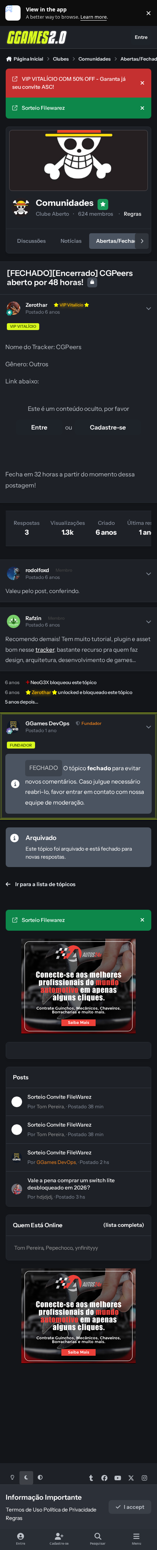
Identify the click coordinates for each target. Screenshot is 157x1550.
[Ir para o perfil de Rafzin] (13, 621)
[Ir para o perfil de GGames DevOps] (13, 726)
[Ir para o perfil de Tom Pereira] (16, 1101)
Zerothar (36, 304)
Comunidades (64, 202)
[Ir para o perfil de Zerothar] (13, 308)
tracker (44, 649)
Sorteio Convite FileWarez (59, 1096)
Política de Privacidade (69, 1509)
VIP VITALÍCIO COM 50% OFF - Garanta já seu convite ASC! (69, 82)
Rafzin (34, 618)
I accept (134, 1507)
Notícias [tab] (71, 240)
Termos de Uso (24, 1509)
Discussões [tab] (31, 240)
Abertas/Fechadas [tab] (119, 240)
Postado (86, 1106)
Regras (132, 213)
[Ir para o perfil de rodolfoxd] (13, 573)
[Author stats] (149, 308)
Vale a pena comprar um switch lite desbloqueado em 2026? (71, 1184)
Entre (39, 427)
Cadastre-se (108, 427)
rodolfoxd (37, 570)
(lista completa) (123, 1224)
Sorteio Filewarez (43, 107)
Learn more (14, 13)
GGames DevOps (47, 723)
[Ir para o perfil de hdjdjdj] (16, 1189)
